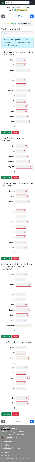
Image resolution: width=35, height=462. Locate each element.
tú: (14, 151)
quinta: (12, 222)
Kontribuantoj (6, 442)
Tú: (14, 65)
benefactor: (10, 326)
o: (14, 227)
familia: (12, 310)
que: (13, 80)
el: (14, 353)
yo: (14, 85)
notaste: (11, 285)
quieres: (12, 156)
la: (14, 216)
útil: (13, 403)
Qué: (13, 146)
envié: (12, 378)
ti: (14, 101)
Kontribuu (5, 445)
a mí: (13, 320)
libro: (13, 122)
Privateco (5, 456)
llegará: (12, 201)
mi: (14, 106)
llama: (12, 315)
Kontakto (5, 452)
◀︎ (3, 16)
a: (14, 96)
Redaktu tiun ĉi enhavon (10, 448)
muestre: (11, 90)
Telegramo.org (21, 10)
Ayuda (17, 421)
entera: (12, 305)
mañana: (11, 162)
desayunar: (10, 167)
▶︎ (31, 16)
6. (16, 16)
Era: (13, 398)
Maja (20, 16)
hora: (13, 248)
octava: (12, 242)
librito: (12, 358)
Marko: (12, 196)
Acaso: (12, 60)
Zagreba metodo (18, 432)
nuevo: (12, 116)
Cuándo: (12, 191)
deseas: (12, 70)
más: (13, 111)
